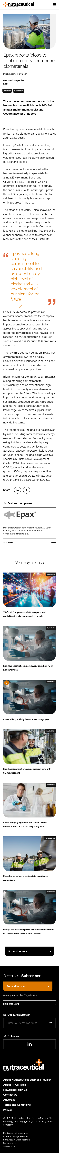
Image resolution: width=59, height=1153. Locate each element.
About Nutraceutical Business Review (27, 1079)
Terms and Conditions (17, 1104)
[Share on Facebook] (26, 490)
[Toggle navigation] (54, 4)
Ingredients (7, 90)
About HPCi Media (14, 1084)
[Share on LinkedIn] (17, 490)
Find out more (11, 1004)
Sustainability (18, 90)
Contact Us (10, 1094)
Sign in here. (31, 995)
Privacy (7, 1109)
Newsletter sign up (15, 1089)
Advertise (9, 1099)
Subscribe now (17, 951)
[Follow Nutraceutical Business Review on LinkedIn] (29, 1045)
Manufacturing (50, 838)
